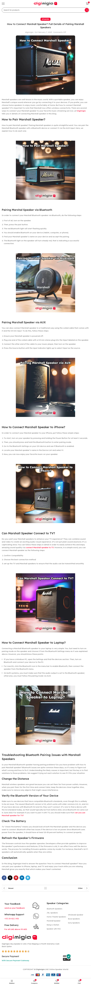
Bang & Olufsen (53, 925)
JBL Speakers (52, 913)
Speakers (45, 19)
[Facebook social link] (4, 877)
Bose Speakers (74, 919)
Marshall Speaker (53, 921)
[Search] (87, 10)
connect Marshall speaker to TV (40, 547)
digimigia (29, 32)
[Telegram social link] (27, 877)
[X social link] (10, 877)
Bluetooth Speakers (54, 909)
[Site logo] (45, 3)
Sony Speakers (74, 923)
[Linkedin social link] (22, 877)
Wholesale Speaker (75, 915)
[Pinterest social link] (16, 877)
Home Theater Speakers (56, 917)
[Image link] (19, 937)
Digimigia (81, 111)
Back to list (45, 888)
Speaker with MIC (54, 929)
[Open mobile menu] (3, 3)
